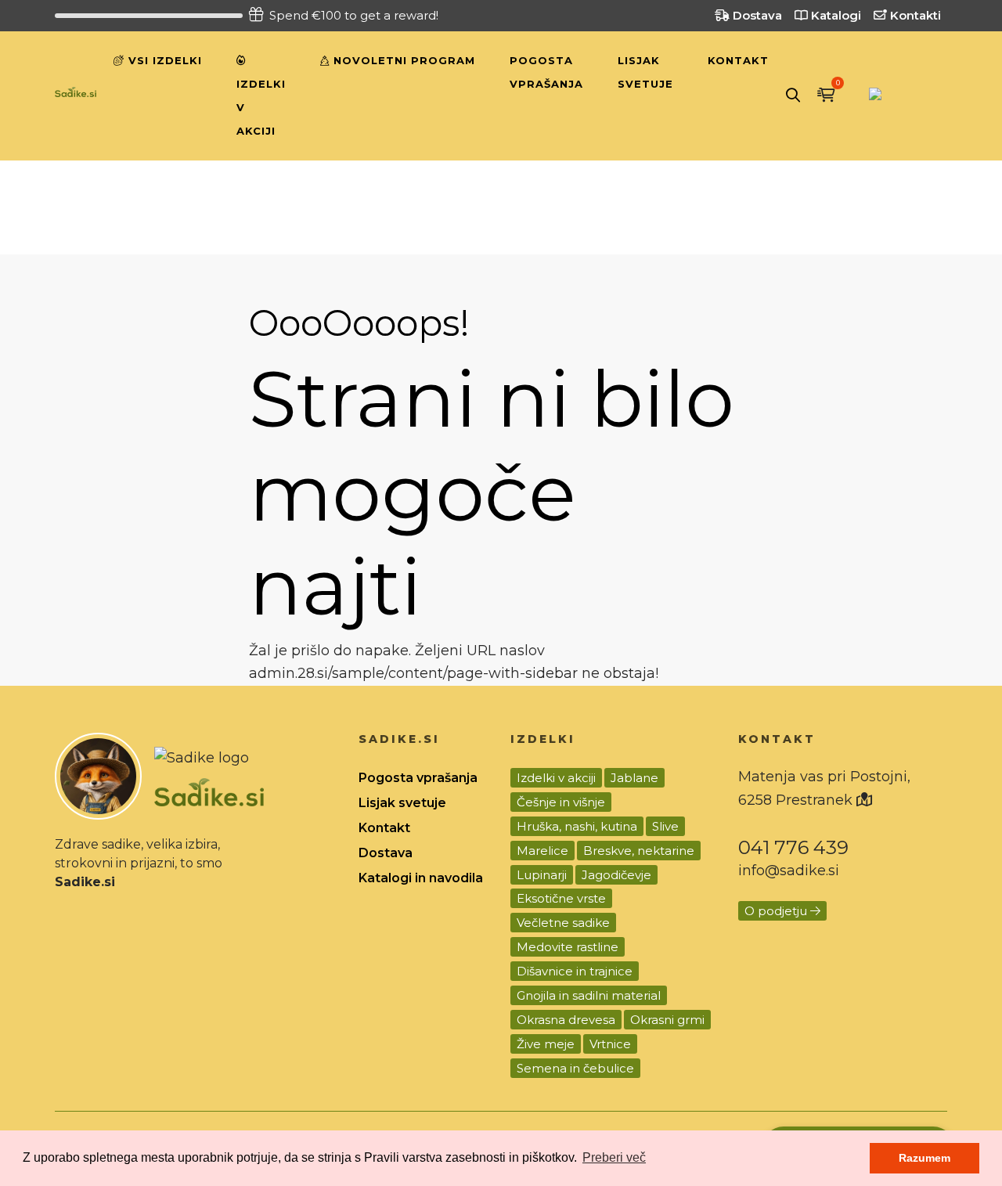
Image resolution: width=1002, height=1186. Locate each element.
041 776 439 (793, 847)
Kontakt (738, 60)
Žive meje (546, 1043)
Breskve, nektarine (638, 850)
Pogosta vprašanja (546, 72)
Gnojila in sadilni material (589, 995)
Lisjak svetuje (645, 72)
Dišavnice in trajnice (575, 971)
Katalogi (834, 15)
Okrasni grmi (667, 1019)
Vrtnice (610, 1043)
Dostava (756, 15)
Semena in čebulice (575, 1068)
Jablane (634, 777)
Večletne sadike (563, 922)
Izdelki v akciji (261, 107)
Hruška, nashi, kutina (577, 826)
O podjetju (777, 910)
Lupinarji (542, 874)
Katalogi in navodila (421, 878)
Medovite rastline (567, 946)
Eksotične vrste (561, 898)
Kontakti (914, 15)
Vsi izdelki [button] (163, 60)
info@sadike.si (788, 870)
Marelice (542, 850)
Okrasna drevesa (566, 1019)
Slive (665, 826)
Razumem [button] (924, 1158)
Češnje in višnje (561, 802)
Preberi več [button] (614, 1157)
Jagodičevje (616, 874)
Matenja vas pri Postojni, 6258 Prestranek (824, 788)
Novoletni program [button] (402, 60)
